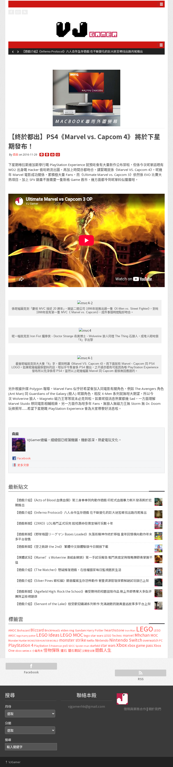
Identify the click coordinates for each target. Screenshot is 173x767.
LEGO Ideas (47, 634)
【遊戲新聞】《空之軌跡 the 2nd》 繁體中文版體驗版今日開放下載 (61, 546)
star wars (108, 645)
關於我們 (154, 709)
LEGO (144, 628)
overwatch (150, 640)
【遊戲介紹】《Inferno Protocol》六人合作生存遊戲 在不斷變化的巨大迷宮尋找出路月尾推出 (82, 51)
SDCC (71, 645)
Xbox (121, 645)
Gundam (80, 630)
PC (161, 640)
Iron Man (130, 630)
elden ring (67, 630)
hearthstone (114, 630)
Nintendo (102, 640)
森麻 (15, 155)
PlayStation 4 (20, 645)
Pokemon (56, 645)
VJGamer (12, 762)
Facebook (24, 458)
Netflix (90, 640)
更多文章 (23, 465)
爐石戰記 (74, 650)
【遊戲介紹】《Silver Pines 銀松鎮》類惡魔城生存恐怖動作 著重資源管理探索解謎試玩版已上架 (82, 580)
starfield (95, 645)
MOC (154, 635)
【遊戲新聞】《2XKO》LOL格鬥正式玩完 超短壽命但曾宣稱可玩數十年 (64, 523)
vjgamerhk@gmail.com (86, 706)
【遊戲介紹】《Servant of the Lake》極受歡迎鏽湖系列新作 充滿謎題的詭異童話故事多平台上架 (83, 603)
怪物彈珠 (51, 650)
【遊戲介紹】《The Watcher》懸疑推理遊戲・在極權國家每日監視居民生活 (68, 569)
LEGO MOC (71, 634)
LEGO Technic (113, 635)
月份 (8, 706)
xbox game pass (140, 645)
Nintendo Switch (125, 640)
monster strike (72, 640)
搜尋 (8, 739)
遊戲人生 (103, 650)
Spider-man (82, 645)
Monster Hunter (17, 640)
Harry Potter (95, 630)
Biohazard (23, 630)
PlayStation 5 (42, 645)
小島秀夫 (37, 650)
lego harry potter (26, 635)
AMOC (12, 630)
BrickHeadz (52, 630)
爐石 (63, 650)
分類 (8, 723)
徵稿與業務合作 (135, 709)
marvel (128, 635)
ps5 (65, 645)
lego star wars (93, 635)
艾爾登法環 (88, 650)
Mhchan (142, 635)
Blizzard (37, 629)
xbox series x (23, 651)
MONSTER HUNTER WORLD (42, 640)
